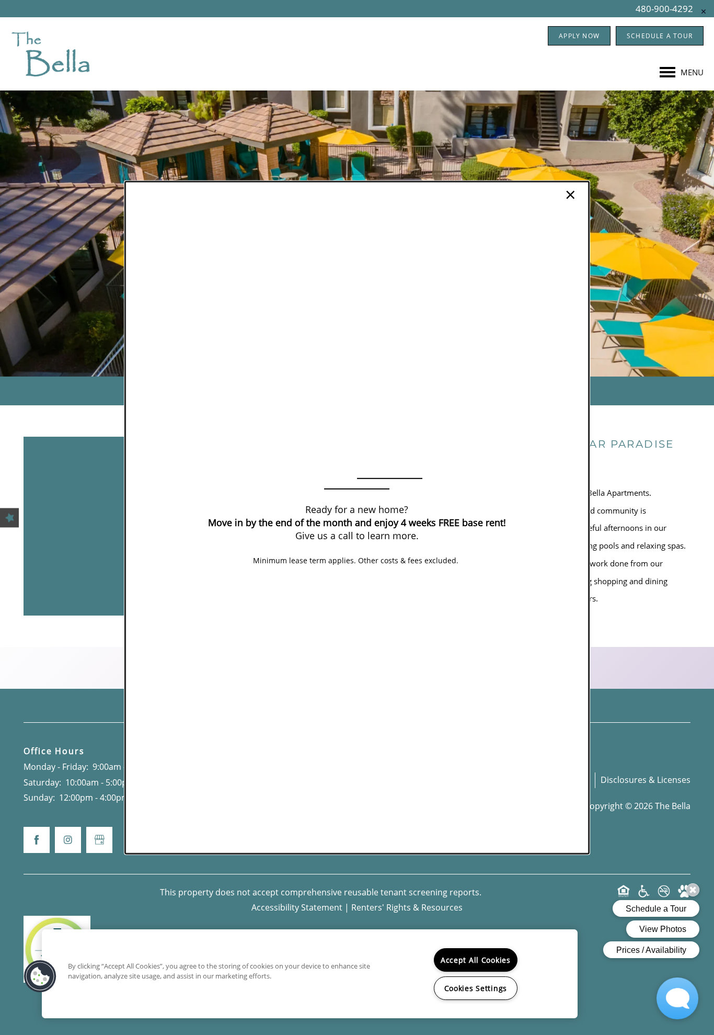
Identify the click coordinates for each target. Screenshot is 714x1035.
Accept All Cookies (476, 960)
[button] (40, 976)
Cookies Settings (476, 988)
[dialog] (357, 517)
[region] (310, 973)
